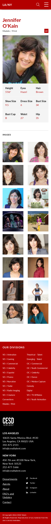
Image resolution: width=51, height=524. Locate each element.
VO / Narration (9, 381)
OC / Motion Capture (36, 381)
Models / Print (9, 404)
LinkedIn (33, 493)
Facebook (33, 478)
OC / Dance (32, 377)
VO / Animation (9, 354)
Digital (29, 390)
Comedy (30, 386)
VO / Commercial (10, 363)
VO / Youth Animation (36, 399)
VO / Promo (8, 377)
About (6, 488)
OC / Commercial (34, 363)
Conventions (8, 399)
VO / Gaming (8, 359)
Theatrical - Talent (34, 354)
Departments (10, 479)
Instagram (33, 488)
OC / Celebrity (33, 372)
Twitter (32, 483)
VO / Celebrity (9, 368)
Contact (7, 502)
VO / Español (8, 372)
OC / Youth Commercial (37, 368)
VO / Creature (9, 395)
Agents (6, 484)
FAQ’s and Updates (8, 495)
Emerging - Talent (34, 359)
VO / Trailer (8, 386)
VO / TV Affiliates (34, 395)
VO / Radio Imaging (11, 390)
